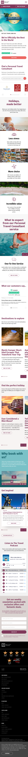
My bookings (4, 685)
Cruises (3, 690)
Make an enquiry (5, 683)
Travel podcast (5, 705)
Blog (3, 703)
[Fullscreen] (25, 484)
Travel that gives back (6, 707)
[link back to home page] (14, 645)
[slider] (12, 484)
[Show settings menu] (22, 484)
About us (4, 725)
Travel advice (5, 720)
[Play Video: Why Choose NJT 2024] (14, 477)
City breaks (4, 692)
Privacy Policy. (15, 636)
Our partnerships (5, 718)
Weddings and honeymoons (8, 696)
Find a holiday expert (6, 677)
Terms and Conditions (8, 636)
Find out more (14, 275)
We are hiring (4, 727)
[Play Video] (3, 484)
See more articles (7, 535)
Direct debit (4, 716)
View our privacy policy (14, 749)
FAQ (2, 712)
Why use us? (4, 679)
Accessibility (4, 733)
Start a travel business (7, 729)
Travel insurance (5, 714)
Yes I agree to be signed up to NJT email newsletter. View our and (14, 636)
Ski (2, 694)
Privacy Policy (5, 731)
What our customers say (7, 681)
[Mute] (20, 484)
